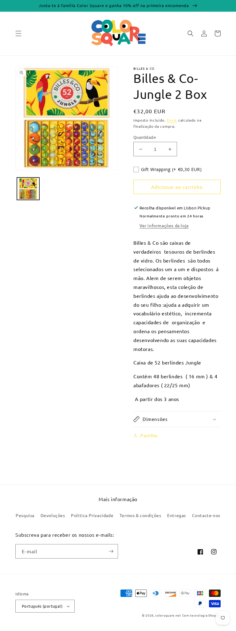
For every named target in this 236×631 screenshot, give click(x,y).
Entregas (176, 515)
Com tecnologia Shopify (201, 615)
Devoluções (53, 515)
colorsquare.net (168, 615)
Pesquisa (25, 515)
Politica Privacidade (92, 515)
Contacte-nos (206, 515)
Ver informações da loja (164, 225)
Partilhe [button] (149, 435)
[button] (18, 33)
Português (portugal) (42, 606)
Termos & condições (140, 515)
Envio (172, 120)
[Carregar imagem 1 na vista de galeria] (28, 188)
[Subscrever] (111, 551)
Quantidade (144, 137)
